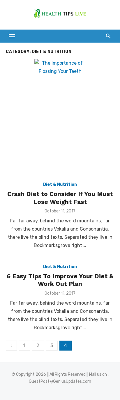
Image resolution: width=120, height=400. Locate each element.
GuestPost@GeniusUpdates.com (60, 381)
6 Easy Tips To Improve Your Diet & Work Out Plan (60, 279)
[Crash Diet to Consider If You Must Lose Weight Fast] (60, 117)
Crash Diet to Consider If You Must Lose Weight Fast (60, 197)
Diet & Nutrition (60, 184)
